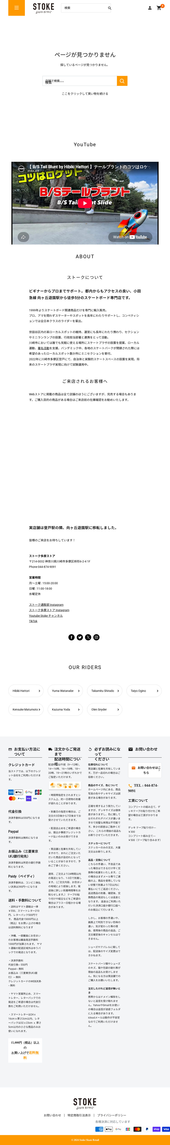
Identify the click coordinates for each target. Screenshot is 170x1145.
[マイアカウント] (149, 7)
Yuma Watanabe (62, 690)
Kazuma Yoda (61, 709)
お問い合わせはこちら (146, 770)
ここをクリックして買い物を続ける (85, 93)
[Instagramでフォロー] (88, 639)
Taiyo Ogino (138, 690)
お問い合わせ (52, 1115)
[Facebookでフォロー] (71, 637)
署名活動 (43, 348)
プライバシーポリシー (111, 1115)
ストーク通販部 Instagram (46, 604)
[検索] (109, 8)
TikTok (33, 621)
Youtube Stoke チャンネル (46, 615)
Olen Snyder (99, 709)
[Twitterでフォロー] (80, 637)
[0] (159, 7)
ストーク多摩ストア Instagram (49, 610)
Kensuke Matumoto (25, 709)
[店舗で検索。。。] (122, 81)
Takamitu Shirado (102, 690)
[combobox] (82, 8)
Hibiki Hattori (21, 690)
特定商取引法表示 (79, 1115)
